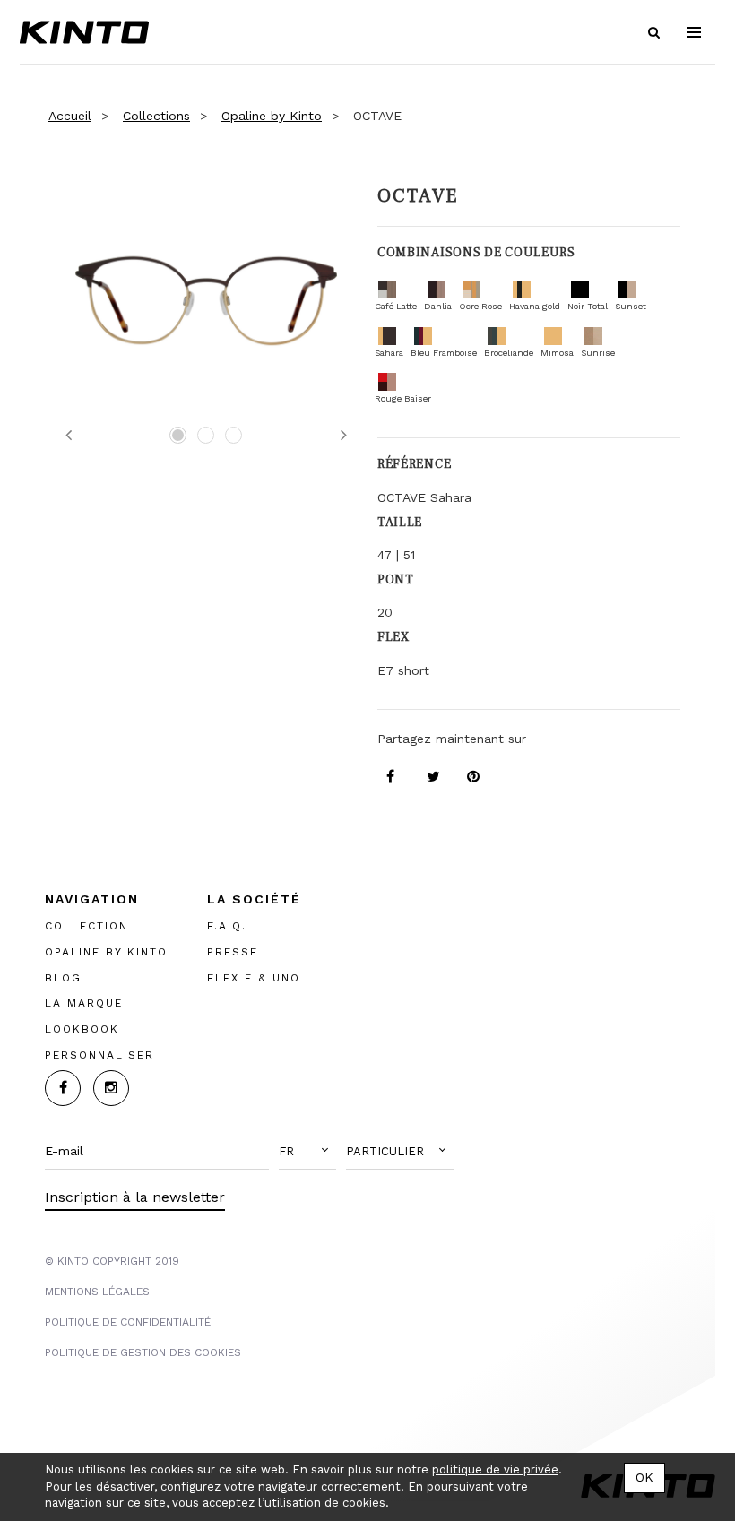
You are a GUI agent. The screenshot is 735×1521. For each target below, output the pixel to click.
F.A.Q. (226, 925)
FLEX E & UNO (253, 977)
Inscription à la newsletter (135, 1196)
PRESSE (232, 951)
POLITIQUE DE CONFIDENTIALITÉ (128, 1321)
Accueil (69, 115)
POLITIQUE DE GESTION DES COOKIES (143, 1351)
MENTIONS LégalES (97, 1290)
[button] (307, 1151)
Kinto (84, 32)
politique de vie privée (495, 1469)
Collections (156, 115)
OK (644, 1477)
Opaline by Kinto (271, 115)
